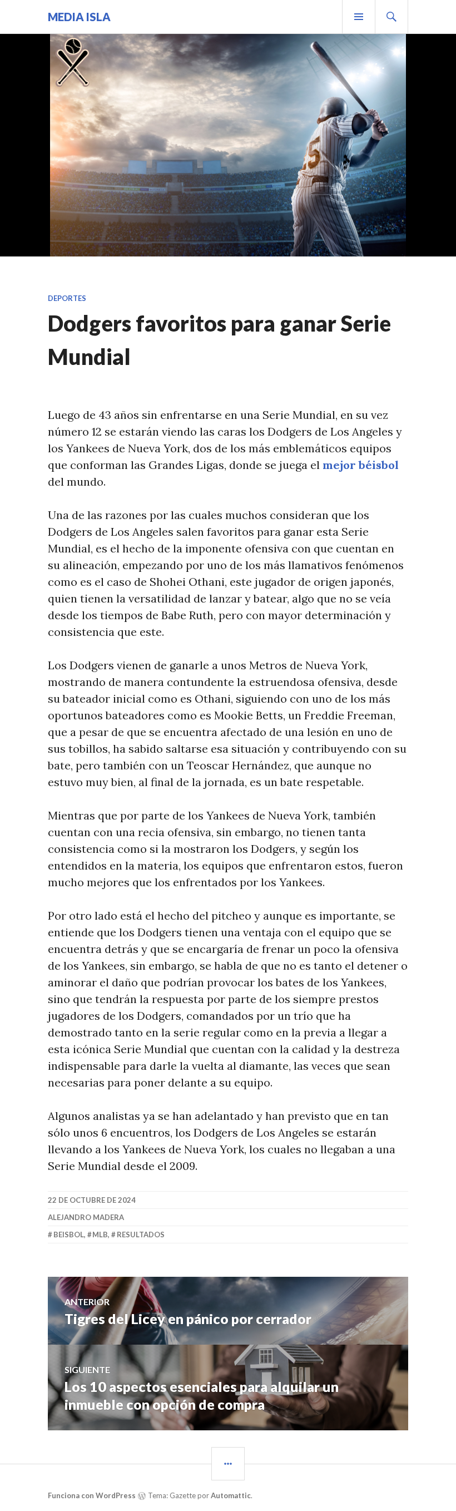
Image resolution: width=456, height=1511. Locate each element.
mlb (100, 1234)
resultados (141, 1234)
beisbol (68, 1234)
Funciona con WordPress (92, 1495)
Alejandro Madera (86, 1217)
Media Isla (79, 16)
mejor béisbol (361, 465)
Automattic (231, 1495)
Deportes (67, 298)
